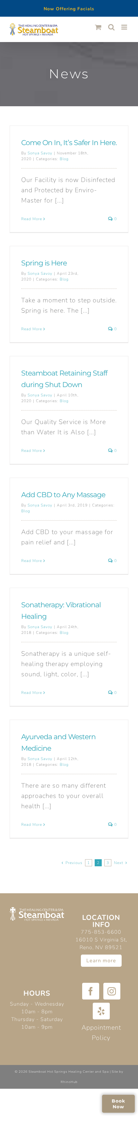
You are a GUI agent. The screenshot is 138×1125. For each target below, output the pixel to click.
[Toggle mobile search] (111, 27)
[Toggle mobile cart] (98, 27)
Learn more (101, 960)
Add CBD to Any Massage (63, 494)
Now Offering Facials (69, 9)
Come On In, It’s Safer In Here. (69, 142)
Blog (64, 158)
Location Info (101, 921)
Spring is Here (44, 263)
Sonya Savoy (40, 153)
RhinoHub (69, 1082)
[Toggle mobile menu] (124, 27)
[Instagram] (111, 991)
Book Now (118, 1103)
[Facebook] (90, 991)
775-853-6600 (101, 932)
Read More (31, 218)
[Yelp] (101, 1011)
